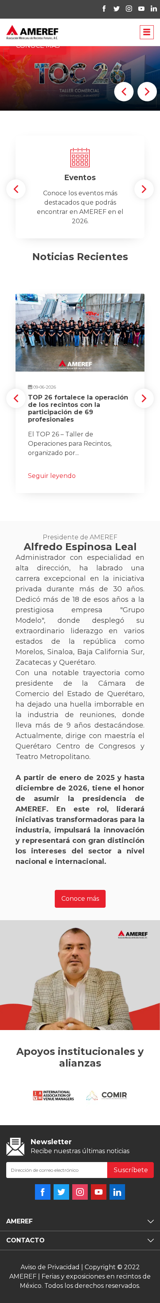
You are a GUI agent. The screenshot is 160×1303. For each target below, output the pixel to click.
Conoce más (80, 1059)
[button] (124, 252)
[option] (80, 159)
